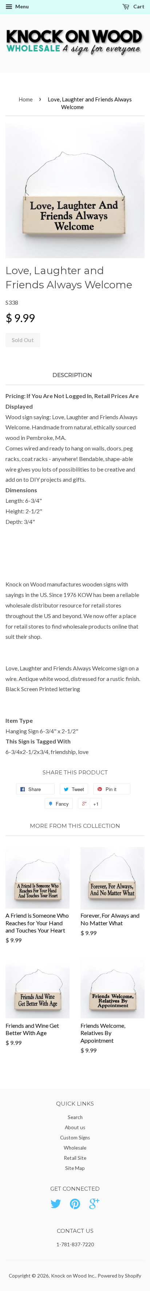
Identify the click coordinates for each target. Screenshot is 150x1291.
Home (26, 99)
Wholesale (75, 1148)
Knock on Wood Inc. (73, 1276)
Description (72, 375)
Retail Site (75, 1158)
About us (75, 1127)
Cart (138, 6)
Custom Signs (75, 1137)
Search (75, 1117)
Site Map (75, 1168)
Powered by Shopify (119, 1276)
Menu (21, 6)
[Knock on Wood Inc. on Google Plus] (94, 1206)
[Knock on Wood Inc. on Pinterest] (75, 1206)
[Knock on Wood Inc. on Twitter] (55, 1206)
